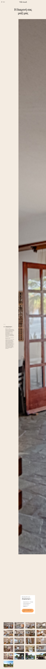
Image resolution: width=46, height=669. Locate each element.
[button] (27, 610)
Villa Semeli (23, 2)
